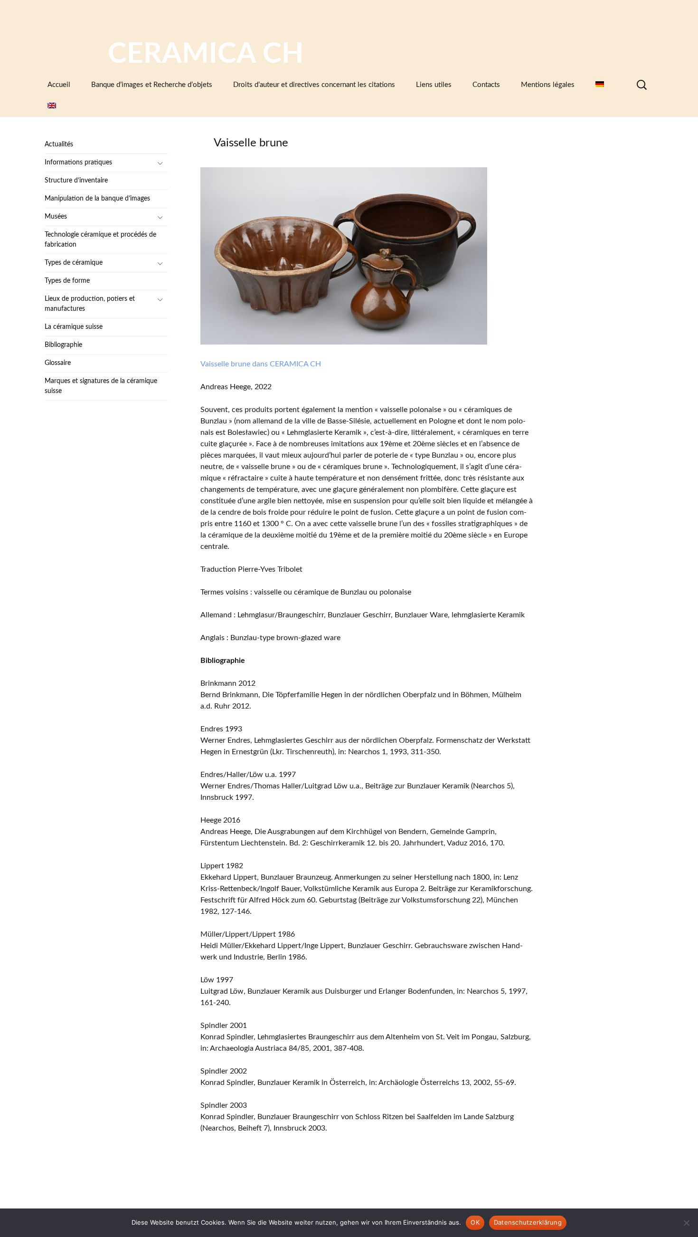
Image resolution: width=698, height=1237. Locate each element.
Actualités (59, 144)
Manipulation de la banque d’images (97, 198)
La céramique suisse (74, 327)
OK (475, 1222)
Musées (56, 216)
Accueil (58, 84)
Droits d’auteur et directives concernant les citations (314, 84)
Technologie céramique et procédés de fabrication (100, 239)
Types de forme (67, 281)
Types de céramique (74, 262)
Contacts (486, 84)
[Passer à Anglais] (52, 106)
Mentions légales (548, 84)
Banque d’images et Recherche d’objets (151, 84)
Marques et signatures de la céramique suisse (101, 386)
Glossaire (58, 363)
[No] (686, 1222)
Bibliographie (63, 345)
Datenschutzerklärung (528, 1222)
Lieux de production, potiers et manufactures (90, 304)
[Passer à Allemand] (599, 85)
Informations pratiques (78, 162)
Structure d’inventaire (76, 180)
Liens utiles (434, 84)
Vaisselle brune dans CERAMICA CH (260, 364)
